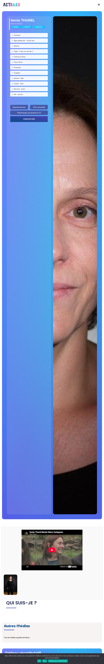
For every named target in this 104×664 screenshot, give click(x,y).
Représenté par (19, 107)
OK (39, 661)
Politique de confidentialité (58, 661)
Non (44, 661)
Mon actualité (39, 107)
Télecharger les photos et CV (29, 113)
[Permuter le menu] (99, 5)
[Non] (101, 659)
